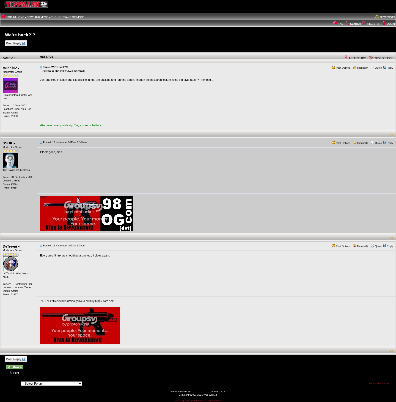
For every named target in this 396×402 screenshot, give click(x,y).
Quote (378, 67)
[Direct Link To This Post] (41, 67)
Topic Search (358, 58)
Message (46, 56)
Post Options (342, 67)
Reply (390, 67)
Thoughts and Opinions (67, 17)
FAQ (341, 23)
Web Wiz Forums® (200, 391)
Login (391, 23)
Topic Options (383, 58)
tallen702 (10, 68)
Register (373, 23)
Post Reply (13, 43)
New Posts (387, 17)
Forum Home (15, 17)
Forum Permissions (379, 383)
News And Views (37, 17)
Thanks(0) (362, 67)
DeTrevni (10, 246)
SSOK (8, 143)
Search (355, 23)
